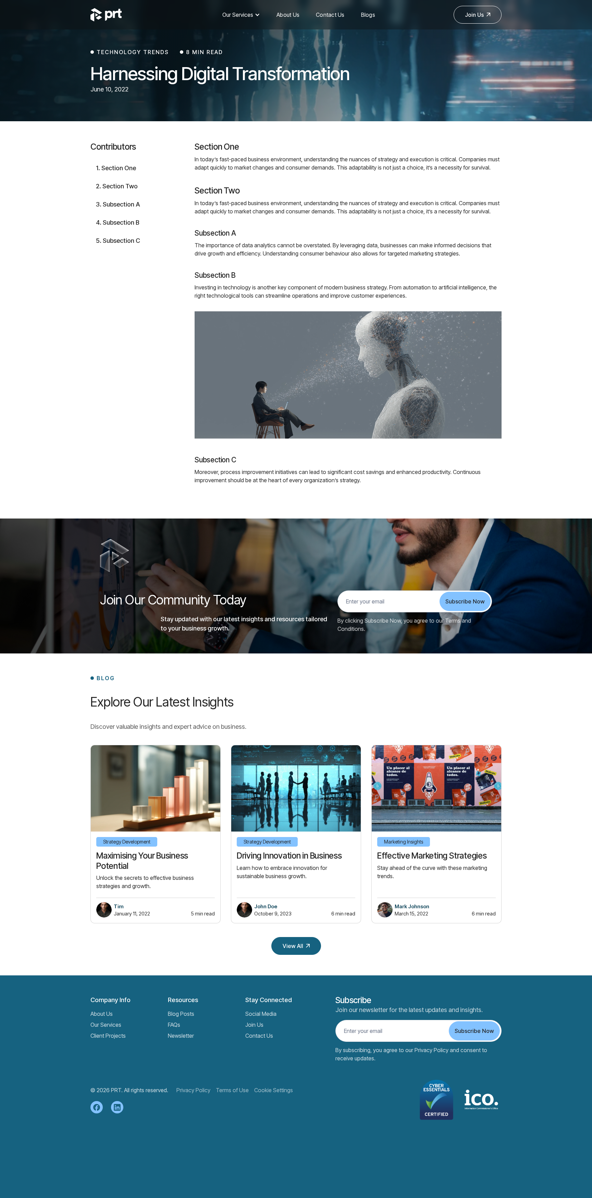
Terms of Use (232, 1090)
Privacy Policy (193, 1090)
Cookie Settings (273, 1090)
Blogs (368, 14)
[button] (241, 15)
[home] (121, 15)
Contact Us (330, 14)
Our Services (237, 14)
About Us (287, 14)
